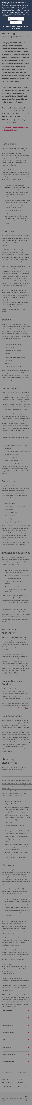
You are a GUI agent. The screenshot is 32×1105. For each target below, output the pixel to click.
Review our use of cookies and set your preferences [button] (17, 27)
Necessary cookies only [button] (16, 19)
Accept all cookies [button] (16, 23)
